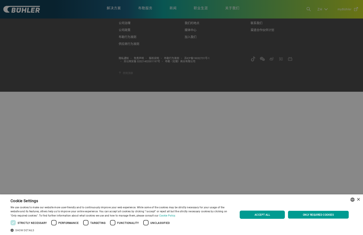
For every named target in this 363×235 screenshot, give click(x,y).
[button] (121, 230)
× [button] (358, 199)
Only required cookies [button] (318, 214)
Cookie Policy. (167, 215)
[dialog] (181, 214)
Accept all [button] (262, 214)
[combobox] (352, 200)
